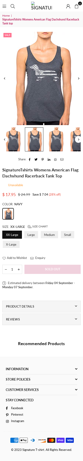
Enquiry (40, 258)
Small (67, 235)
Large (31, 235)
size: (25, 227)
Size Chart (40, 226)
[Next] (78, 78)
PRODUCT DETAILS (20, 306)
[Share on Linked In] (49, 159)
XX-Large (12, 235)
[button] (76, 6)
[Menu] (4, 6)
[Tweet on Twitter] (36, 159)
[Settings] (68, 6)
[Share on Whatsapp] (55, 159)
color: (12, 204)
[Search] (13, 6)
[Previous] (4, 78)
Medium (49, 235)
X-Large (11, 244)
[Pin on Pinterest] (42, 159)
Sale (7, 34)
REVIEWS (13, 319)
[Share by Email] (62, 159)
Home (6, 15)
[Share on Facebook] (30, 159)
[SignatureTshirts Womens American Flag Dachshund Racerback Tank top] (12, 139)
